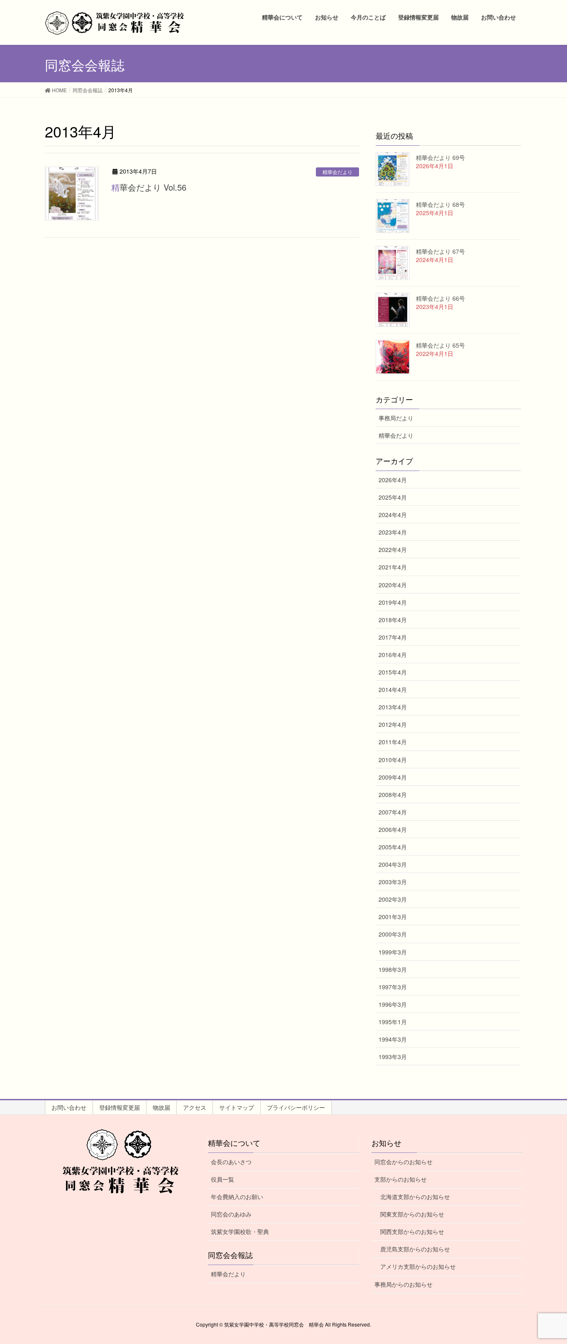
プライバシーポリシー (296, 1107)
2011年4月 (393, 742)
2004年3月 (393, 864)
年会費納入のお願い (237, 1196)
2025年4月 (393, 497)
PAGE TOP (545, 1296)
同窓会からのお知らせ (403, 1162)
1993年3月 (393, 1056)
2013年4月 (393, 707)
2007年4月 (393, 812)
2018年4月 (393, 620)
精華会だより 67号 (440, 251)
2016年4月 (393, 654)
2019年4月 (393, 602)
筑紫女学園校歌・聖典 (240, 1231)
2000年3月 (393, 934)
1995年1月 (393, 1022)
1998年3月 (393, 969)
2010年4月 (393, 759)
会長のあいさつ (231, 1162)
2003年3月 (393, 882)
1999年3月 (393, 952)
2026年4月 (393, 480)
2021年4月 (393, 567)
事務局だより (396, 418)
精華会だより (337, 171)
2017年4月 (393, 637)
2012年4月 (393, 724)
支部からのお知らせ (400, 1179)
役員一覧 (222, 1179)
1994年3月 (393, 1039)
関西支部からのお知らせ (412, 1231)
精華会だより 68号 (440, 204)
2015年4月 (393, 672)
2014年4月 (393, 689)
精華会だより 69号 (440, 157)
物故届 (161, 1107)
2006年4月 (393, 829)
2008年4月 (393, 794)
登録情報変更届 (119, 1107)
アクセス (194, 1107)
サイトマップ (236, 1107)
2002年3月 (393, 899)
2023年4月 (393, 532)
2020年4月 (393, 585)
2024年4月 (393, 514)
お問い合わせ (68, 1107)
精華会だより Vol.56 (148, 187)
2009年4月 (393, 777)
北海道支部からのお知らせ (415, 1196)
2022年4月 (393, 549)
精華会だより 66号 (440, 298)
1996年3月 (393, 1004)
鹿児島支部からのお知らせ (415, 1249)
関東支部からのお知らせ (412, 1214)
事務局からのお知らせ (403, 1284)
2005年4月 (393, 847)
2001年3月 (393, 916)
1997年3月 (393, 987)
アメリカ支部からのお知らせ (418, 1266)
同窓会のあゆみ (231, 1214)
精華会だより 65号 (440, 345)
